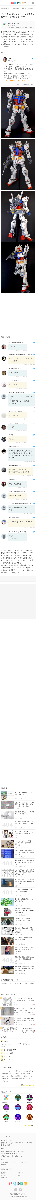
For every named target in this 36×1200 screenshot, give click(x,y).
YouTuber (8, 1151)
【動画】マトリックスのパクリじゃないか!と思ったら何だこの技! (24, 920)
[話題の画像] (17, 2)
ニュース (17, 808)
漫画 (2, 1151)
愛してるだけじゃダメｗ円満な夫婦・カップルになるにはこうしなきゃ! (24, 949)
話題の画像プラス (13, 23)
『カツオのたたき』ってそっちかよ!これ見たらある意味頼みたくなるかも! (24, 843)
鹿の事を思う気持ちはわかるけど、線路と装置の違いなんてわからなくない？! (24, 969)
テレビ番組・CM (10, 1050)
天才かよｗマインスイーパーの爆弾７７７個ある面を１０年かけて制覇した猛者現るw (24, 804)
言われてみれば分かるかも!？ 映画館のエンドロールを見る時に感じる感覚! (24, 910)
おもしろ (6, 983)
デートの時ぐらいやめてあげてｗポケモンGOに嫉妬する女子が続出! (24, 833)
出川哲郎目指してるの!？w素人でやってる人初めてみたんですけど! (24, 862)
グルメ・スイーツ (7, 1156)
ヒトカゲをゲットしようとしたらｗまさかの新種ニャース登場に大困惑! (24, 881)
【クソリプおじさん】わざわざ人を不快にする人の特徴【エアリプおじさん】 (24, 872)
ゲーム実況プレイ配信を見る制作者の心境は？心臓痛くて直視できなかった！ (24, 1020)
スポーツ (18, 1143)
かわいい (17, 886)
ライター (20, 1175)
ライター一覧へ (28, 1125)
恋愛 (16, 837)
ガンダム (21, 983)
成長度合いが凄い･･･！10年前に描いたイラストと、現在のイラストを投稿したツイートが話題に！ (24, 1010)
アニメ (13, 983)
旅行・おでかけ (18, 1151)
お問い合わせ (5, 1178)
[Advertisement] (18, 315)
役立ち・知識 (18, 818)
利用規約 (3, 1173)
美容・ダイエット (24, 1044)
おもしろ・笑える (20, 799)
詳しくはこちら (26, 1085)
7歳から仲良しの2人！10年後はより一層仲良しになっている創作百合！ (24, 1000)
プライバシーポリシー (24, 1173)
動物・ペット (19, 1156)
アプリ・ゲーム (18, 1024)
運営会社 (3, 1175)
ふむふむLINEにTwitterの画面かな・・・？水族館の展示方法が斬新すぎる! (24, 852)
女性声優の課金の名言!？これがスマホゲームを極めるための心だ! (24, 959)
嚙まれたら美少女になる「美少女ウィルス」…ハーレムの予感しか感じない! (25, 930)
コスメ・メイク (7, 1044)
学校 (30, 1143)
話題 (32, 983)
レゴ (27, 983)
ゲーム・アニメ (19, 1154)
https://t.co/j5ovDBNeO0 (14, 80)
